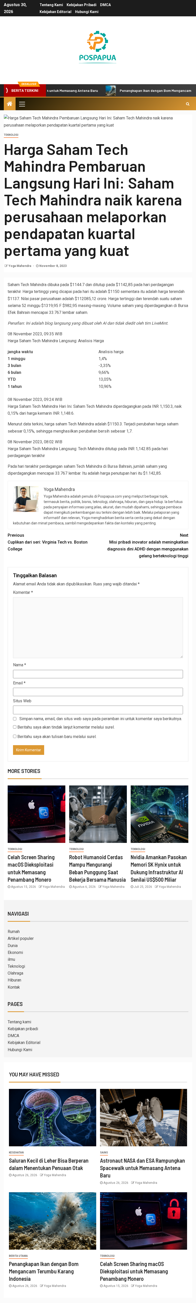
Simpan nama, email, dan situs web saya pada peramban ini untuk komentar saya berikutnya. (100, 718)
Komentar (23, 592)
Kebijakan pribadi (81, 5)
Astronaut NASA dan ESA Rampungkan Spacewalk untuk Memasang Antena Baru (142, 1168)
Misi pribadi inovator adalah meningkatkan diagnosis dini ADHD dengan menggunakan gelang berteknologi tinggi (147, 546)
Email (19, 683)
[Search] (188, 104)
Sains (104, 1152)
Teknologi (11, 134)
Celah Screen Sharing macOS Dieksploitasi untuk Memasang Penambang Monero (134, 1271)
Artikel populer (21, 938)
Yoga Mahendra (20, 266)
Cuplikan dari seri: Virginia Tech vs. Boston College (48, 542)
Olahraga (15, 973)
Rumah (14, 931)
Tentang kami (51, 5)
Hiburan (14, 980)
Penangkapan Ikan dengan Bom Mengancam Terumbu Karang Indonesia (44, 1271)
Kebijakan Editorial (55, 12)
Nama (19, 664)
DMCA (105, 5)
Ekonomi (15, 952)
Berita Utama (18, 1256)
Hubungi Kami (87, 12)
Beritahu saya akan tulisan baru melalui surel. (56, 736)
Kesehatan (16, 1152)
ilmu (11, 959)
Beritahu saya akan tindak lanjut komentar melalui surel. (66, 727)
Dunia (13, 945)
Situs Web (22, 700)
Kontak (14, 987)
